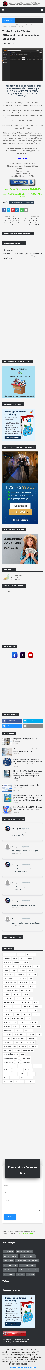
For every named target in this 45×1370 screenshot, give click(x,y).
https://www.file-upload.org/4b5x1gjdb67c (23, 189)
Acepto (32, 1367)
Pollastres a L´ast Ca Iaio (28, 1270)
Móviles (15, 1026)
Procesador (8, 1042)
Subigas (21, 1274)
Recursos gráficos (10, 1046)
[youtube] (12, 726)
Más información (18, 1367)
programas (11, 25)
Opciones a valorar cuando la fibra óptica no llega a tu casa (26, 750)
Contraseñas (32, 974)
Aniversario (31, 955)
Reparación (33, 1046)
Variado (31, 1074)
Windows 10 (8, 1082)
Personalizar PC (19, 1034)
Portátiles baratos (19, 1038)
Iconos (13, 1010)
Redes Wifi (22, 1046)
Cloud (13, 970)
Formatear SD (8, 998)
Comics (30, 970)
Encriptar (16, 994)
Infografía (32, 1010)
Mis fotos (7, 1026)
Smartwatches (8, 1062)
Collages (22, 970)
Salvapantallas (28, 1050)
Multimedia (25, 1026)
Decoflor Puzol (9, 1270)
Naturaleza (36, 1026)
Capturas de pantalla (21, 963)
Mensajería (33, 1022)
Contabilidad (20, 974)
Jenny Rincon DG (10, 1256)
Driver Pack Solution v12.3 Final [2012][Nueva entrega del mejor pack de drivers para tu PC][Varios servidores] (27, 797)
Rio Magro (7, 1050)
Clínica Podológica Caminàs (27, 1261)
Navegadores (8, 1030)
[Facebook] (14, 658)
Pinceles (31, 1034)
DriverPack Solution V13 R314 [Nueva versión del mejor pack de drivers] (27, 808)
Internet (17, 1014)
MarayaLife (8, 1261)
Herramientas (27, 1006)
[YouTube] (30, 658)
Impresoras (22, 1010)
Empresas (7, 994)
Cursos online (23, 982)
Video (6, 1078)
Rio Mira (17, 1050)
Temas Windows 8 (25, 1066)
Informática (8, 1014)
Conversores (22, 978)
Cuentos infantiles (10, 982)
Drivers (32, 986)
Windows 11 (19, 1082)
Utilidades (22, 1074)
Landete (6, 1018)
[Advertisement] (22, 336)
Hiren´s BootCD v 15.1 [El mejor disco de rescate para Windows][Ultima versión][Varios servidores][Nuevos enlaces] (27, 774)
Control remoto (9, 978)
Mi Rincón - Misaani (28, 1265)
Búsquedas (7, 963)
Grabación (7, 1006)
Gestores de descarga (17, 202)
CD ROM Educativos (10, 967)
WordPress (30, 1082)
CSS (30, 978)
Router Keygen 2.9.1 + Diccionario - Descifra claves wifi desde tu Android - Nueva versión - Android (27, 761)
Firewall (25, 994)
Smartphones (25, 1058)
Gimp (36, 1002)
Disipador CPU (22, 986)
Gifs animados (26, 1002)
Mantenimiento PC (10, 1022)
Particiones (7, 1034)
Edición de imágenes (11, 990)
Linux (28, 1018)
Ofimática (28, 1030)
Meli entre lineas (10, 1265)
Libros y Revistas (17, 1018)
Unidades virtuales (10, 1074)
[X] (22, 658)
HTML (6, 1010)
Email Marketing (26, 990)
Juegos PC (26, 1014)
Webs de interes (26, 1078)
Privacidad (31, 1038)
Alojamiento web (9, 955)
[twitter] (33, 721)
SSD (18, 1062)
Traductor (7, 1070)
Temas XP (37, 1066)
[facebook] (12, 721)
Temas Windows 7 (10, 1066)
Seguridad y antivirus (11, 1054)
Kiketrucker (7, 43)
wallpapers (14, 1078)
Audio (15, 959)
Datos (33, 982)
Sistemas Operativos (10, 1058)
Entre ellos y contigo (24, 1251)
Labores (36, 1014)
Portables (7, 1038)
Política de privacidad (25, 1234)
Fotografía (20, 998)
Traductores (18, 1070)
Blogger (29, 959)
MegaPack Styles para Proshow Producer (25, 740)
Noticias (18, 1030)
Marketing (22, 1022)
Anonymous (16, 847)
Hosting (38, 1006)
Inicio (4, 25)
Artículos (7, 959)
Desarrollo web (9, 986)
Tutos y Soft (16, 829)
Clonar (6, 970)
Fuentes (29, 998)
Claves (36, 967)
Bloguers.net (9, 1274)
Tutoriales (28, 1070)
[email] (33, 726)
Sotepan (31, 1274)
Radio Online (30, 1042)
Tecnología (26, 1062)
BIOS (21, 959)
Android (21, 955)
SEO (22, 1054)
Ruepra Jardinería (27, 1256)
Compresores (8, 974)
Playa (39, 1034)
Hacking (17, 1006)
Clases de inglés (25, 967)
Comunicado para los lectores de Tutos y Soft (26, 786)
